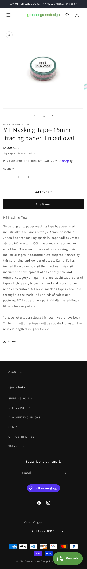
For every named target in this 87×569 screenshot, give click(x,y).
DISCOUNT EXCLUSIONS (24, 417)
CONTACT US (16, 427)
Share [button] (12, 341)
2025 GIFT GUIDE (19, 446)
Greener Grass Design (37, 561)
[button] (8, 15)
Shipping (7, 153)
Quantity (8, 168)
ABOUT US (15, 372)
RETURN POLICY (19, 408)
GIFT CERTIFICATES (21, 437)
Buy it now (43, 204)
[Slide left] (34, 116)
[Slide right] (52, 116)
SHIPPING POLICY (20, 398)
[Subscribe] (64, 473)
